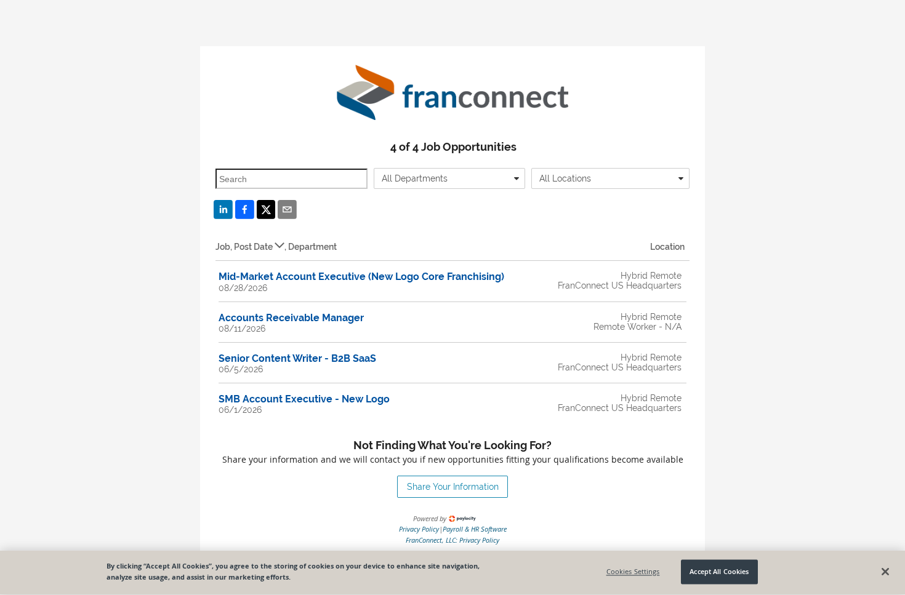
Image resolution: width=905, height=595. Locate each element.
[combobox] (450, 178)
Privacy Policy (419, 528)
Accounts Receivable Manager (291, 318)
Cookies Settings (633, 572)
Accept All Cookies (719, 572)
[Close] (885, 571)
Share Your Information (453, 487)
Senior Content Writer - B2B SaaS (297, 358)
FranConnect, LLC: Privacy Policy (452, 540)
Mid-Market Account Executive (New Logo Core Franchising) (361, 276)
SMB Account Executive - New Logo (304, 399)
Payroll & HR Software (475, 528)
